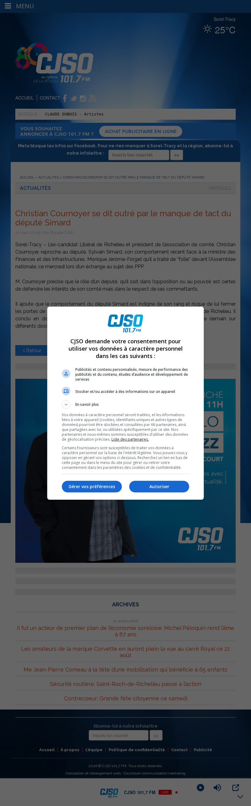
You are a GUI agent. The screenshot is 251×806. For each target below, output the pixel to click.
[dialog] (125, 403)
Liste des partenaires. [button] (130, 439)
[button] (125, 404)
